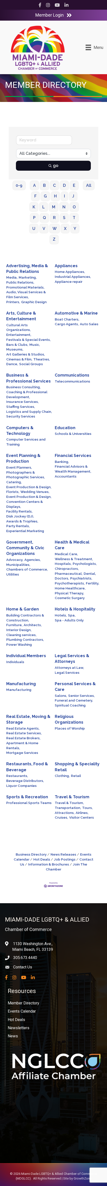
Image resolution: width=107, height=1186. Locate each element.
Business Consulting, (23, 387)
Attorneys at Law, (69, 668)
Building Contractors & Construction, (25, 617)
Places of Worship (70, 728)
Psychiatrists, (81, 578)
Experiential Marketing (25, 531)
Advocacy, (14, 560)
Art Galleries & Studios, (25, 354)
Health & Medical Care (72, 545)
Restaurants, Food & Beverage (27, 767)
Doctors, (62, 578)
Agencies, (32, 560)
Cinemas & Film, (19, 359)
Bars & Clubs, (17, 345)
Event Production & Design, (28, 487)
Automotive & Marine (76, 313)
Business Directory (31, 854)
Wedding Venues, (34, 492)
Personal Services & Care (75, 686)
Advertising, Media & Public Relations (27, 268)
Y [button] (75, 228)
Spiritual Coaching (70, 705)
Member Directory (23, 1003)
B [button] (44, 185)
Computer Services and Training (26, 441)
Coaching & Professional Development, (26, 394)
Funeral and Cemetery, (74, 700)
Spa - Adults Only (69, 620)
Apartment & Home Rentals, (22, 745)
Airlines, (82, 813)
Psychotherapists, (70, 583)
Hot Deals (41, 859)
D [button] (64, 185)
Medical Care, (66, 554)
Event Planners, (19, 467)
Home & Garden (22, 609)
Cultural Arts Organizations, (18, 327)
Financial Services (73, 455)
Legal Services (67, 672)
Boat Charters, (67, 319)
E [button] (74, 185)
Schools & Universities (73, 434)
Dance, (12, 364)
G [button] (45, 196)
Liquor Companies (21, 786)
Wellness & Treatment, (74, 559)
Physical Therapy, (69, 593)
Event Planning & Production (23, 458)
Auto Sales (89, 324)
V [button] (44, 228)
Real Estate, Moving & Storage (28, 719)
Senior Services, (81, 696)
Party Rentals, (18, 526)
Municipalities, (18, 565)
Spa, (71, 615)
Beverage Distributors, (25, 781)
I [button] (64, 196)
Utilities (12, 574)
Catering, (14, 482)
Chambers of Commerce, (27, 569)
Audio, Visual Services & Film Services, (26, 294)
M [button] (53, 207)
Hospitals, (63, 564)
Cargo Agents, (67, 324)
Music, (34, 345)
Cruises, (61, 817)
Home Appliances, (70, 272)
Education (65, 427)
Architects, (33, 625)
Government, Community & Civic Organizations (25, 548)
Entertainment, (18, 335)
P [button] (34, 217)
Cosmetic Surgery (70, 598)
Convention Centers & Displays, (24, 504)
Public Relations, (20, 282)
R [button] (54, 217)
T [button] (74, 217)
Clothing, (62, 776)
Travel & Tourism (72, 797)
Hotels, (61, 615)
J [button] (73, 196)
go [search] (55, 165)
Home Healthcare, (70, 588)
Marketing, (28, 277)
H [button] (55, 196)
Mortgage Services (22, 753)
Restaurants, (17, 776)
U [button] (33, 228)
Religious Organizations (69, 719)
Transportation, (68, 808)
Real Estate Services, (24, 733)
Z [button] (54, 239)
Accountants (65, 476)
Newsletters (18, 1028)
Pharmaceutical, (68, 574)
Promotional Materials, (25, 287)
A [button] (34, 185)
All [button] (88, 185)
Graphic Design (34, 302)
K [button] (34, 207)
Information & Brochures (48, 864)
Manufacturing (21, 683)
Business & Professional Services (28, 378)
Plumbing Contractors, (25, 639)
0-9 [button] (19, 185)
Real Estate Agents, (22, 728)
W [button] (55, 228)
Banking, (62, 462)
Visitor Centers (81, 817)
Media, (11, 277)
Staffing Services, (20, 407)
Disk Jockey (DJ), (20, 516)
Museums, (14, 349)
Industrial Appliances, (73, 277)
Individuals (15, 662)
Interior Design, (18, 630)
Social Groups (31, 364)
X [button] (65, 228)
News (13, 1036)
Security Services (20, 416)
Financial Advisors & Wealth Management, (73, 468)
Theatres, (41, 359)
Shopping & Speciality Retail (77, 767)
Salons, (61, 696)
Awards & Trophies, (22, 521)
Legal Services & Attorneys (72, 658)
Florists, (12, 492)
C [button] (54, 185)
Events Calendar (22, 1011)
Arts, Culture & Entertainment (21, 316)
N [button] (63, 207)
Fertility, (92, 583)
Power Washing (19, 644)
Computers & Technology (20, 430)
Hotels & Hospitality (75, 609)
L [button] (43, 207)
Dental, (90, 574)
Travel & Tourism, (69, 803)
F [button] (35, 196)
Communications (72, 375)
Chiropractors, (67, 569)
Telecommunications (72, 381)
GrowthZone (83, 1178)
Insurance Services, (22, 402)
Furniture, (14, 625)
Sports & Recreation (27, 797)
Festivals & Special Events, (28, 340)
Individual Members (26, 655)
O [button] (74, 207)
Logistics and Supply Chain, (29, 412)
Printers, (13, 302)
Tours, (87, 808)
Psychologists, (85, 564)
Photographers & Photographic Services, (25, 474)
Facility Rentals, (19, 511)
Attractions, (64, 813)
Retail (76, 776)
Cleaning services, (21, 635)
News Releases (63, 854)
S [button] (64, 217)
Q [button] (44, 217)
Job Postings (64, 859)
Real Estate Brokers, (23, 738)
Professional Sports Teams (29, 803)
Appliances (66, 265)
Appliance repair (68, 282)
